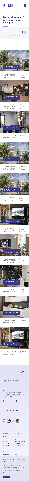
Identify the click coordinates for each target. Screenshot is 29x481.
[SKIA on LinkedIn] (10, 410)
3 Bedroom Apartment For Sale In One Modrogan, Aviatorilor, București (10, 322)
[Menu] (25, 5)
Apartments (17, 439)
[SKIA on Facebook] (4, 410)
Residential (6, 454)
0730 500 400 (9, 401)
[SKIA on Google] (14, 410)
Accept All (6, 477)
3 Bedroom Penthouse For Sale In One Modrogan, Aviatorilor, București (10, 106)
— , (15, 394)
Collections (6, 443)
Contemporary (7, 439)
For (4, 29)
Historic (5, 441)
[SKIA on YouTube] (17, 410)
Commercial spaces (19, 441)
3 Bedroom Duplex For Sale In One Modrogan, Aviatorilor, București (9, 75)
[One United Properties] (7, 421)
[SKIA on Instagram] (7, 410)
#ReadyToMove (18, 437)
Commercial (17, 454)
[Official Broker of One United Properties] (4, 5)
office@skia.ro (22, 401)
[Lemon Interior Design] (17, 421)
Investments (6, 445)
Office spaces (18, 443)
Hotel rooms (17, 445)
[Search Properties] (21, 5)
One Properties (7, 437)
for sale (16, 433)
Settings (14, 477)
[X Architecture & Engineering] (13, 421)
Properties (5, 433)
